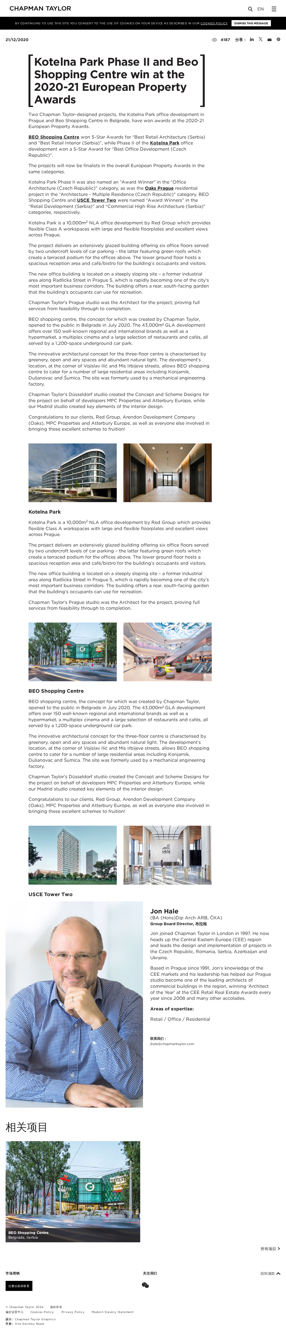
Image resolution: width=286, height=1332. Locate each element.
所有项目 (269, 1248)
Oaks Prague (159, 188)
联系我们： (172, 1041)
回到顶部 (268, 1274)
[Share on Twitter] (261, 39)
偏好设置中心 (15, 1312)
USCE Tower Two (96, 200)
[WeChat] (146, 1286)
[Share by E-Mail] (269, 39)
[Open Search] (251, 10)
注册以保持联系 (19, 1286)
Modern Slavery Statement (113, 1312)
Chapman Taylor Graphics (35, 1319)
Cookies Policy (214, 23)
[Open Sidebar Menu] (274, 9)
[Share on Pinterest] (278, 39)
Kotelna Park (164, 143)
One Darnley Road (29, 1323)
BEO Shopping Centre (53, 137)
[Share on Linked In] (252, 39)
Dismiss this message (251, 23)
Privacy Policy (73, 1312)
